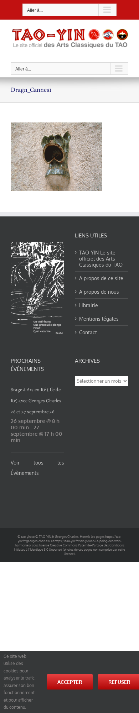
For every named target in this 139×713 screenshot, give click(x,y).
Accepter (69, 682)
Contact (88, 332)
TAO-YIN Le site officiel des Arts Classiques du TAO (101, 259)
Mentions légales (99, 319)
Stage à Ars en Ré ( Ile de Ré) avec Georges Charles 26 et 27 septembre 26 (36, 400)
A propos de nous (99, 292)
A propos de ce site (101, 278)
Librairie (88, 305)
